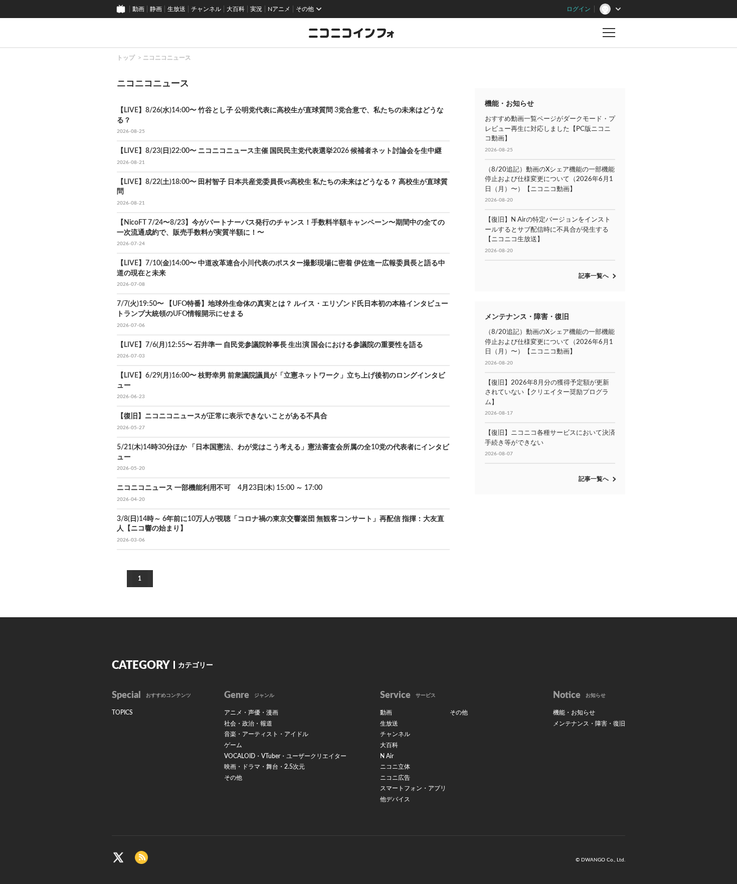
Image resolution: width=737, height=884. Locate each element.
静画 (156, 9)
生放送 (176, 9)
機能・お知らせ (574, 713)
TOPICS (122, 713)
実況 (256, 9)
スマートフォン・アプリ (413, 788)
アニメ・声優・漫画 (251, 713)
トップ (126, 58)
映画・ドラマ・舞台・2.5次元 (264, 767)
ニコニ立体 (395, 767)
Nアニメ (279, 9)
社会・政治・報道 (248, 724)
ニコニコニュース (167, 58)
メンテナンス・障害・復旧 (589, 724)
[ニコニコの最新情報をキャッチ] (141, 856)
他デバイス (395, 799)
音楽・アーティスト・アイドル (266, 734)
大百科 (236, 9)
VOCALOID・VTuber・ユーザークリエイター (285, 756)
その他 (233, 778)
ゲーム (233, 745)
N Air (387, 756)
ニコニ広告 (395, 778)
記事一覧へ (594, 276)
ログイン (579, 9)
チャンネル (206, 9)
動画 (138, 9)
